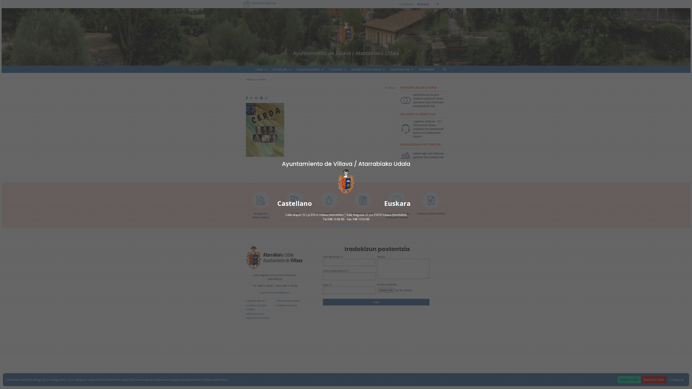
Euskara (397, 203)
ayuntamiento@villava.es (346, 223)
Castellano (294, 203)
